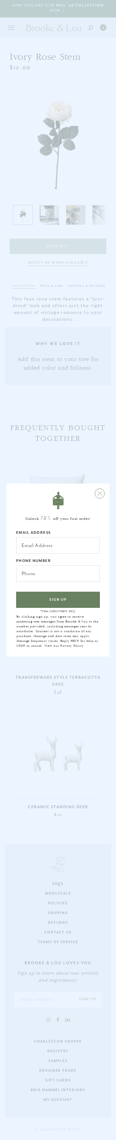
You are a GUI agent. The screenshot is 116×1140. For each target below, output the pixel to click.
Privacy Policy (71, 646)
